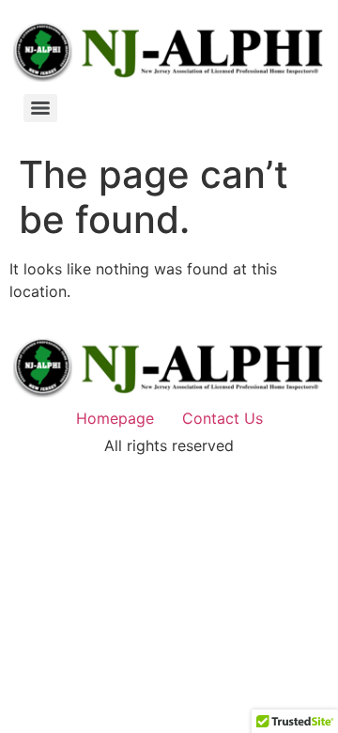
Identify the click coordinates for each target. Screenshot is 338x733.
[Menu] (40, 108)
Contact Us (222, 418)
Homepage (115, 418)
